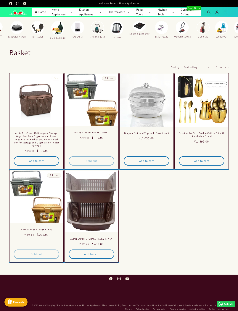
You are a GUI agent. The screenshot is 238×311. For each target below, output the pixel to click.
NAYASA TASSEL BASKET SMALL (91, 132)
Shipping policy (197, 309)
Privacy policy (160, 309)
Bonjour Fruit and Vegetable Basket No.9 (146, 133)
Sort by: (175, 67)
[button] (209, 12)
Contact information (219, 309)
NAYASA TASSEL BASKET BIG (36, 229)
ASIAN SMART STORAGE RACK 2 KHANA (91, 239)
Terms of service (178, 309)
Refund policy (142, 309)
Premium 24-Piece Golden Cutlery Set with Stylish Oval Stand (202, 135)
